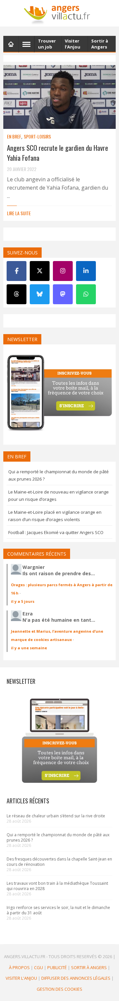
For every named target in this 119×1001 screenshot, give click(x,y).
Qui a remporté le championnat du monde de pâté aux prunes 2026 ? (58, 837)
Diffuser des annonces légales (75, 978)
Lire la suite (19, 213)
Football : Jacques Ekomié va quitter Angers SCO (55, 532)
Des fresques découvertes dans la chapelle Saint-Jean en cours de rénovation (59, 861)
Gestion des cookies (59, 989)
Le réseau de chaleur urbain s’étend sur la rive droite (56, 816)
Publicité (57, 967)
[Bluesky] (40, 294)
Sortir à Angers (89, 967)
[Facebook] (16, 271)
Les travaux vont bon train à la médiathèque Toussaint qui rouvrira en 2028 (57, 885)
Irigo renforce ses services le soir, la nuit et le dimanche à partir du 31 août (58, 910)
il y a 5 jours (22, 601)
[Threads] (16, 294)
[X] (40, 271)
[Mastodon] (63, 294)
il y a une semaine (29, 647)
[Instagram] (63, 271)
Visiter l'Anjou (21, 978)
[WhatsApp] (86, 294)
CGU (38, 967)
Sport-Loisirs (37, 136)
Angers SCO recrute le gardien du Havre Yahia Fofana (57, 152)
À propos (19, 967)
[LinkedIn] (86, 271)
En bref (14, 136)
